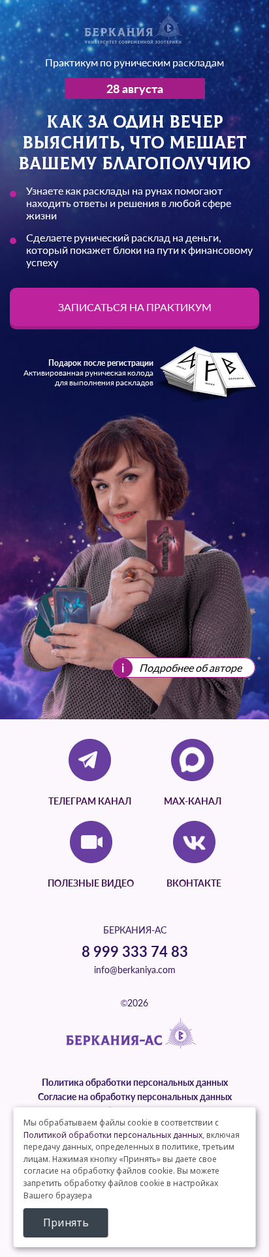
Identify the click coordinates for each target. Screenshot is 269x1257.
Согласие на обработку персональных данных (135, 1096)
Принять (66, 1222)
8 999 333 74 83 (135, 951)
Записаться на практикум (135, 307)
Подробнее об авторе (190, 667)
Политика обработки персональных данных (135, 1082)
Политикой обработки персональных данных (113, 1134)
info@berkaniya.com (135, 969)
